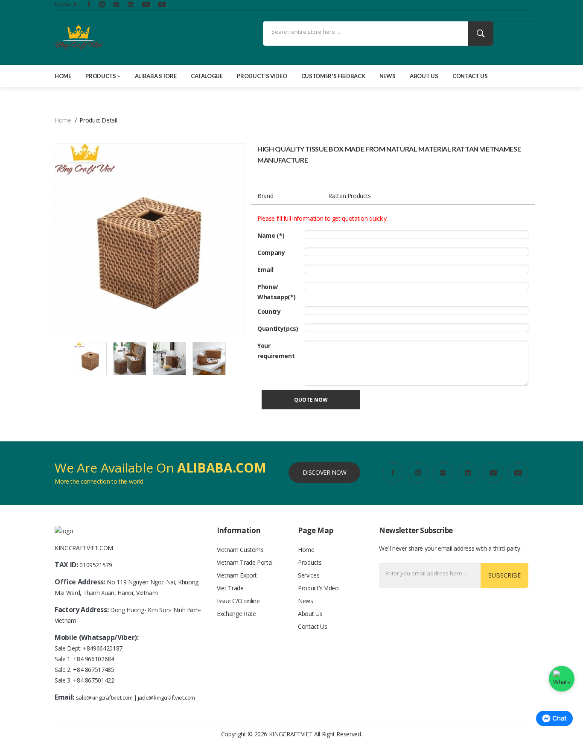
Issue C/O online (238, 601)
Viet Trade (230, 588)
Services (308, 575)
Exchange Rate (236, 614)
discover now (325, 472)
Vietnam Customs (240, 550)
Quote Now (311, 399)
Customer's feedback (333, 76)
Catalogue (207, 76)
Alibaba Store (155, 76)
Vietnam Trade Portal (245, 562)
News (387, 76)
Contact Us (470, 76)
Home (63, 76)
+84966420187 (102, 648)
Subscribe (504, 575)
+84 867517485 (93, 669)
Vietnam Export (237, 575)
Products (100, 76)
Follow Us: (67, 4)
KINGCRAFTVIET (290, 734)
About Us (424, 76)
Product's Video (262, 76)
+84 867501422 (93, 680)
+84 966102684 (93, 659)
